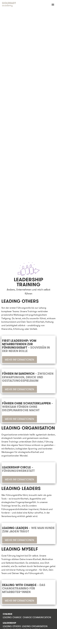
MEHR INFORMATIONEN (19, 359)
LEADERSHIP (9, 622)
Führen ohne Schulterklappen (27, 406)
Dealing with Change (23, 588)
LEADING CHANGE (12, 617)
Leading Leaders (28, 529)
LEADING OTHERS (12, 626)
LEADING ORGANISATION (34, 626)
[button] (53, 4)
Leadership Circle (18, 469)
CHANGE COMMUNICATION (37, 617)
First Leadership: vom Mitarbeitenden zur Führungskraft (26, 346)
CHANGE (7, 614)
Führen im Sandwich (27, 377)
